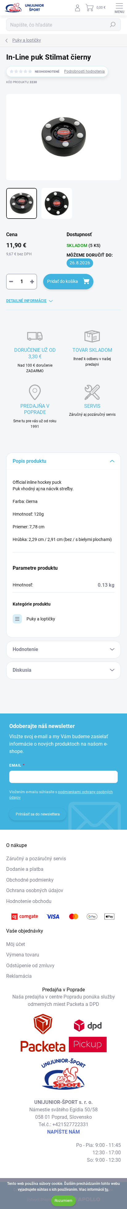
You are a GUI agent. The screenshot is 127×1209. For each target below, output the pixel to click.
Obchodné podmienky (30, 880)
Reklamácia (19, 976)
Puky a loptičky (41, 618)
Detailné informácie (26, 301)
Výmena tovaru (22, 955)
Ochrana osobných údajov (34, 890)
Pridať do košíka (62, 281)
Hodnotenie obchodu (28, 901)
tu (106, 1189)
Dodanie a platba (24, 869)
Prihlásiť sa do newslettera (38, 814)
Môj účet (15, 944)
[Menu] (119, 7)
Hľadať (113, 25)
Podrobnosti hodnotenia (84, 71)
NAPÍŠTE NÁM (63, 1132)
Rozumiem (63, 1200)
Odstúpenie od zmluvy (30, 965)
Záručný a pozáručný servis (36, 859)
